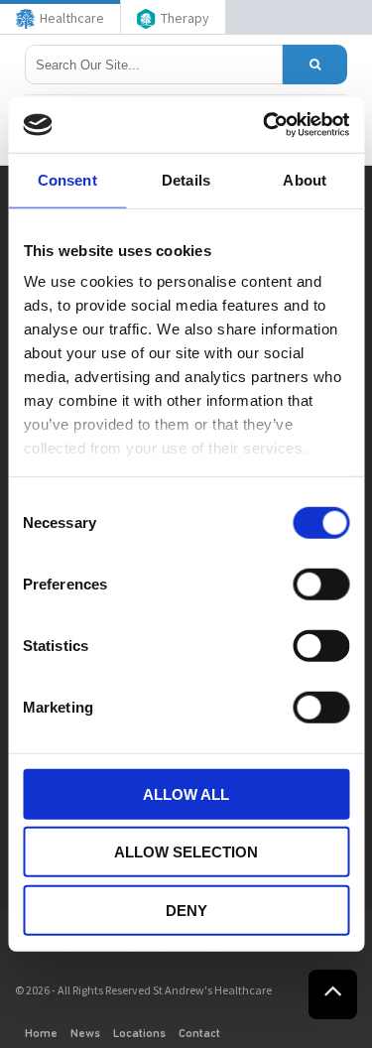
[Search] (315, 64)
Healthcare (72, 18)
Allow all (186, 793)
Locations (139, 1034)
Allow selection (186, 852)
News (85, 1034)
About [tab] (304, 179)
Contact (199, 1034)
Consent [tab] (67, 179)
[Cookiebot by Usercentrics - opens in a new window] (265, 125)
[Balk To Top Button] (333, 994)
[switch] (321, 583)
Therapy (185, 18)
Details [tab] (186, 179)
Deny (186, 909)
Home (41, 1034)
